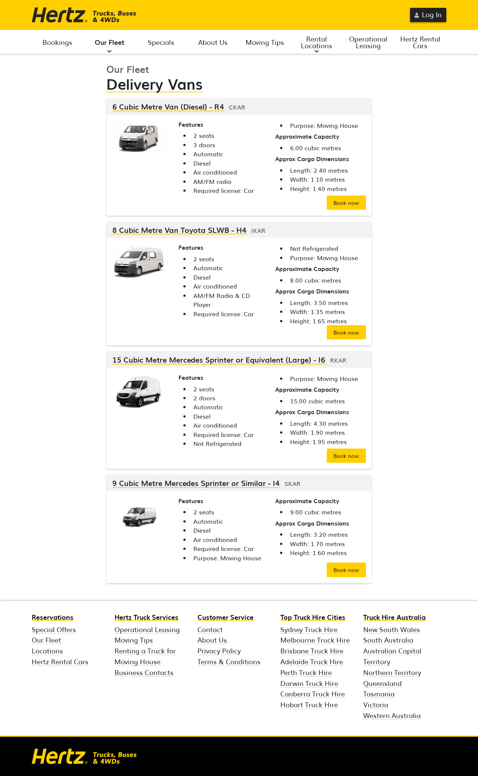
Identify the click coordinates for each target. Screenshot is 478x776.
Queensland (382, 683)
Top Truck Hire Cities (312, 617)
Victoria (375, 704)
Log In (432, 14)
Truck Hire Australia (394, 617)
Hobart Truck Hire (309, 704)
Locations (47, 650)
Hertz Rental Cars (420, 42)
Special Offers (54, 629)
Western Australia (392, 715)
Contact (210, 629)
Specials (161, 42)
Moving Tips (265, 42)
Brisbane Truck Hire (312, 650)
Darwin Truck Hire (309, 683)
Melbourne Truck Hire (315, 639)
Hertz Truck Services (147, 617)
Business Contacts (144, 672)
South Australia (388, 639)
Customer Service (226, 617)
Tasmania (379, 693)
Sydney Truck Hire (309, 629)
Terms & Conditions (229, 661)
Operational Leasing (368, 42)
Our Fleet (109, 42)
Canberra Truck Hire (312, 693)
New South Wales (391, 629)
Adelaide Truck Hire (311, 661)
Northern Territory (392, 672)
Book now (346, 202)
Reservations (53, 617)
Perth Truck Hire (306, 672)
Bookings (57, 42)
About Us (213, 42)
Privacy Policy (219, 650)
